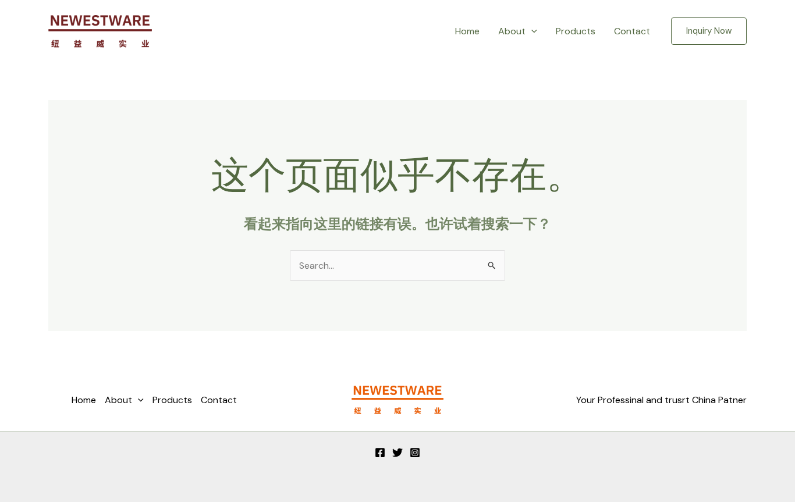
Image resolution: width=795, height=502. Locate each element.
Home (467, 31)
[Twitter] (397, 452)
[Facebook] (380, 452)
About (512, 31)
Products (575, 31)
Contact (632, 31)
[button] (531, 31)
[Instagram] (415, 452)
